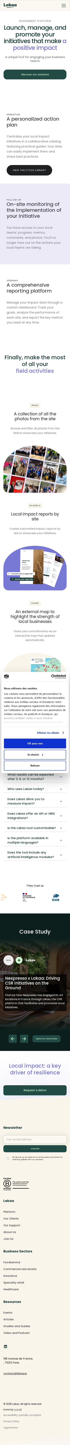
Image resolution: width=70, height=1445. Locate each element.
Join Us (8, 1239)
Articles (8, 1319)
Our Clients (11, 1219)
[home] (10, 5)
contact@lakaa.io (15, 1373)
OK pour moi (35, 743)
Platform (9, 1212)
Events (7, 1313)
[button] (63, 6)
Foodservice (11, 1262)
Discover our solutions (35, 74)
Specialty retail (13, 1283)
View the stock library (29, 170)
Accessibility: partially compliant (22, 1415)
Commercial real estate (19, 1269)
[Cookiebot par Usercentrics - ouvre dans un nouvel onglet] (51, 676)
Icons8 (18, 1409)
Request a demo (35, 1090)
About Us (9, 1232)
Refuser (35, 765)
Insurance (10, 1276)
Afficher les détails (48, 732)
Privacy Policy (11, 1421)
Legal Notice (10, 1427)
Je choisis (33, 754)
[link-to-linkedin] (5, 1347)
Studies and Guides (16, 1326)
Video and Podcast (16, 1333)
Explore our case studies (46, 1038)
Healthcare (11, 1289)
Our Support (11, 1225)
